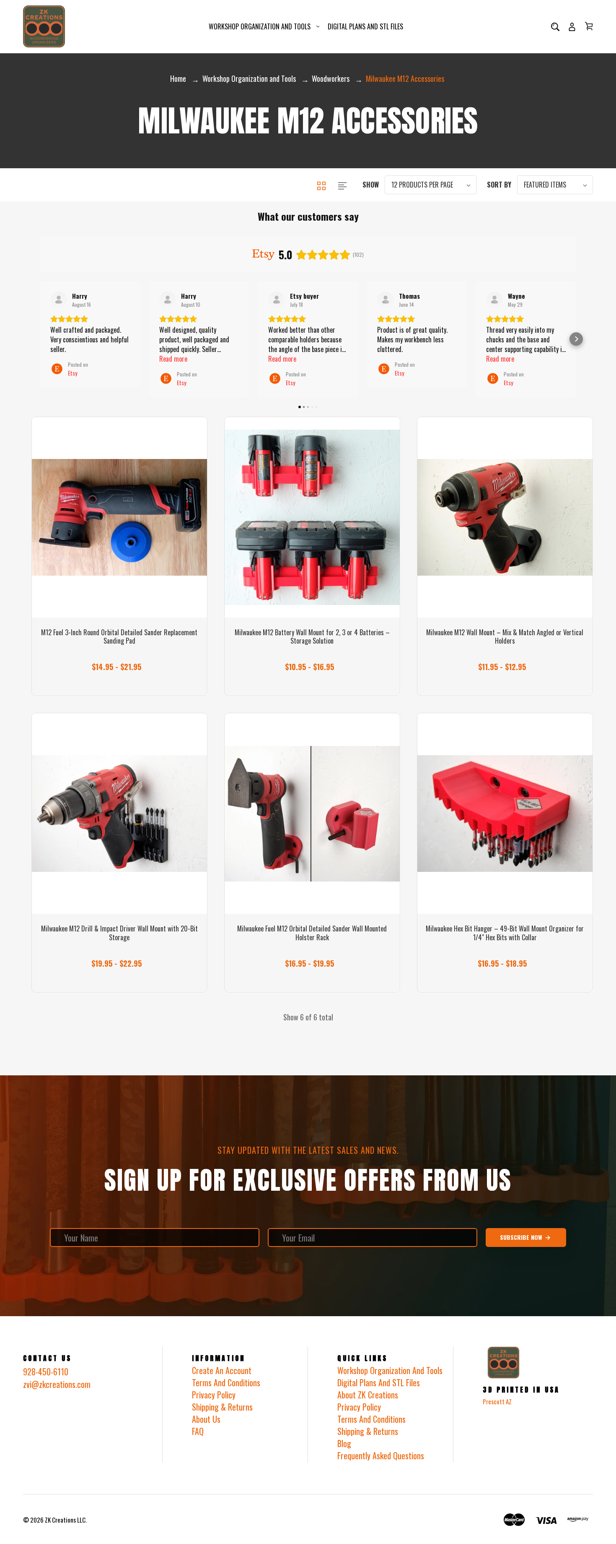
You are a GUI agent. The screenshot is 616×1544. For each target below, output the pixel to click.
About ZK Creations (367, 1394)
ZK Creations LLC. (66, 1519)
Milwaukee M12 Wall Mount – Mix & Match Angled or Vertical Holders (504, 637)
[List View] (342, 184)
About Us (206, 1419)
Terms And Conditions (226, 1382)
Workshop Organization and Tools (260, 26)
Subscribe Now (522, 1237)
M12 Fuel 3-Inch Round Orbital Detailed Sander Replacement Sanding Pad (119, 637)
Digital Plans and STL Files (365, 26)
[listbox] (430, 184)
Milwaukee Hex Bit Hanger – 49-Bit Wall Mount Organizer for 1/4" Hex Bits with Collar (505, 933)
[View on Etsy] (58, 300)
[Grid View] (322, 184)
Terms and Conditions (371, 1419)
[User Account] (572, 26)
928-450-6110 (45, 1371)
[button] (40, 339)
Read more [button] (173, 359)
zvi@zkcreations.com (57, 1384)
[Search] (555, 26)
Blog (344, 1443)
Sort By (499, 185)
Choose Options (119, 661)
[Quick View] (119, 571)
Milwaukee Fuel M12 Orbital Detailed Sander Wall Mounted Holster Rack (312, 933)
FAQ (198, 1431)
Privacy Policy (214, 1394)
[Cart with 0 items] (589, 26)
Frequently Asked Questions (380, 1455)
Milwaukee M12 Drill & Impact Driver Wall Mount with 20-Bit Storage (119, 933)
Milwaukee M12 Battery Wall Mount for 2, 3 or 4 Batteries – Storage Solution (312, 637)
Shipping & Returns (222, 1407)
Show (370, 185)
